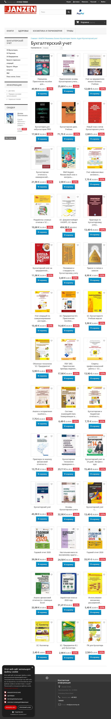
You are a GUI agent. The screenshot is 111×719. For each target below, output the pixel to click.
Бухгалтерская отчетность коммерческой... (42, 174)
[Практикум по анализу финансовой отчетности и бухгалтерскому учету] (42, 445)
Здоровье (23, 31)
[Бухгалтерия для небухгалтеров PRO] (42, 112)
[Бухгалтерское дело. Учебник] (68, 112)
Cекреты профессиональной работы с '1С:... (95, 366)
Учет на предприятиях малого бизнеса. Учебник (95, 81)
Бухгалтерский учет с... (95, 508)
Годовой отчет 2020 (42, 552)
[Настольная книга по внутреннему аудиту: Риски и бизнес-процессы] (68, 538)
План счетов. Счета (13, 76)
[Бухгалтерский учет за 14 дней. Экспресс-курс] (94, 445)
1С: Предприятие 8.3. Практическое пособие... (69, 318)
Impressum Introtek (14, 99)
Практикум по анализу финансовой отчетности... (42, 461)
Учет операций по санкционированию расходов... (42, 318)
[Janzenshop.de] (20, 10)
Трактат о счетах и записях (95, 269)
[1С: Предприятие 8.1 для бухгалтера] (68, 631)
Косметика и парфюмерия (47, 31)
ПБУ (8, 73)
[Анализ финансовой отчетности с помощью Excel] (42, 583)
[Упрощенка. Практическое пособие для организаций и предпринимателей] (42, 64)
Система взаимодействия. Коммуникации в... (69, 414)
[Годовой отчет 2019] (94, 538)
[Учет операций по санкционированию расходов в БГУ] (42, 301)
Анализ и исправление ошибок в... (42, 412)
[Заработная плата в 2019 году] (68, 583)
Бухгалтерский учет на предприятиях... (42, 269)
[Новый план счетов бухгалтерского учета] (94, 112)
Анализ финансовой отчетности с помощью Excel (42, 600)
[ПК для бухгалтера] (94, 631)
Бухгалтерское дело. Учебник (68, 128)
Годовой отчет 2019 (95, 552)
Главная (34, 38)
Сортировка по (36, 48)
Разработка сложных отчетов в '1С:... (42, 221)
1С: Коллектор (42, 645)
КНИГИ (10, 31)
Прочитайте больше (11, 688)
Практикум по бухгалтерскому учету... (95, 222)
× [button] (32, 667)
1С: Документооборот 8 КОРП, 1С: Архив (69, 221)
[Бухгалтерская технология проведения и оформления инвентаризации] (68, 445)
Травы (70, 31)
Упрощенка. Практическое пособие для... (42, 81)
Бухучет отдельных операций (13, 61)
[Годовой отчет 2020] (42, 538)
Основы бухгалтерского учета (69, 508)
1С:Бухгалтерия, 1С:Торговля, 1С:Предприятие (12, 53)
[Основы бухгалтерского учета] (68, 492)
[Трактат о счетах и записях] (94, 253)
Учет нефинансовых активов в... (95, 173)
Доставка (76, 2)
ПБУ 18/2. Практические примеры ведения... (68, 366)
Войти (103, 2)
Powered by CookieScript (18, 714)
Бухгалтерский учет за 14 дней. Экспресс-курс (94, 461)
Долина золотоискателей (23, 114)
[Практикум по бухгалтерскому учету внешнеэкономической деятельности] (94, 205)
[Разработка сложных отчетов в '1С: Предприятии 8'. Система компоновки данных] (42, 205)
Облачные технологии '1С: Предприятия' (42, 365)
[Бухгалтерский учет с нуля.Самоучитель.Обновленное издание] (94, 492)
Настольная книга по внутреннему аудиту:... (68, 553)
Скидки (11, 107)
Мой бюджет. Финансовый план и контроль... (68, 174)
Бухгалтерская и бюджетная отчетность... (95, 414)
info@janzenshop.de (73, 704)
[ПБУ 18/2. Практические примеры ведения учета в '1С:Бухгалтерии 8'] (68, 349)
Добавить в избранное (51, 56)
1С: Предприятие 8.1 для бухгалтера (69, 646)
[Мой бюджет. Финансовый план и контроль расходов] (68, 157)
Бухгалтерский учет (42, 507)
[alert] (18, 691)
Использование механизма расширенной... (94, 600)
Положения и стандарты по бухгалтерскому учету (68, 270)
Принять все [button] (10, 707)
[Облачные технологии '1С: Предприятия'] (42, 349)
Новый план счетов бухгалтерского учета (95, 128)
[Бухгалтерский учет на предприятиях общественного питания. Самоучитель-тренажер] (42, 253)
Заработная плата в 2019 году (68, 599)
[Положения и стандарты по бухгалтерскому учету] (68, 253)
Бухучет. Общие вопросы (12, 68)
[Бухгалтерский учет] (42, 492)
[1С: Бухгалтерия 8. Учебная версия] (94, 301)
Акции (68, 2)
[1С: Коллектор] (42, 631)
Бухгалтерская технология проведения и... (68, 461)
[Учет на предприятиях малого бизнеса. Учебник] (94, 64)
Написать (85, 2)
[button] (18, 712)
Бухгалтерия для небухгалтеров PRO (42, 128)
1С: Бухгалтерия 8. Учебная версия (95, 317)
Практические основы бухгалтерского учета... (68, 80)
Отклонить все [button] (25, 707)
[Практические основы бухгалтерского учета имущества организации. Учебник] (68, 64)
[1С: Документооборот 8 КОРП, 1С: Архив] (68, 205)
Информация (14, 85)
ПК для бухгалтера (95, 645)
